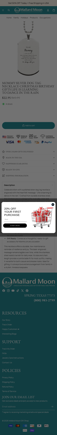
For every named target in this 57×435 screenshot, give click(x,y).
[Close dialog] (53, 204)
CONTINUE (15, 225)
